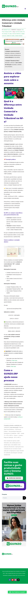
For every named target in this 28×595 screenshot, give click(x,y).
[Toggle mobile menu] (25, 8)
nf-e (24, 31)
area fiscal (17, 31)
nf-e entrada (4, 33)
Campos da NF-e (8, 31)
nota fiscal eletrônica (16, 33)
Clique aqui (14, 360)
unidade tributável (18, 35)
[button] (17, 592)
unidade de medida (10, 35)
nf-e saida (10, 33)
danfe (21, 31)
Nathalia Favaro (7, 29)
